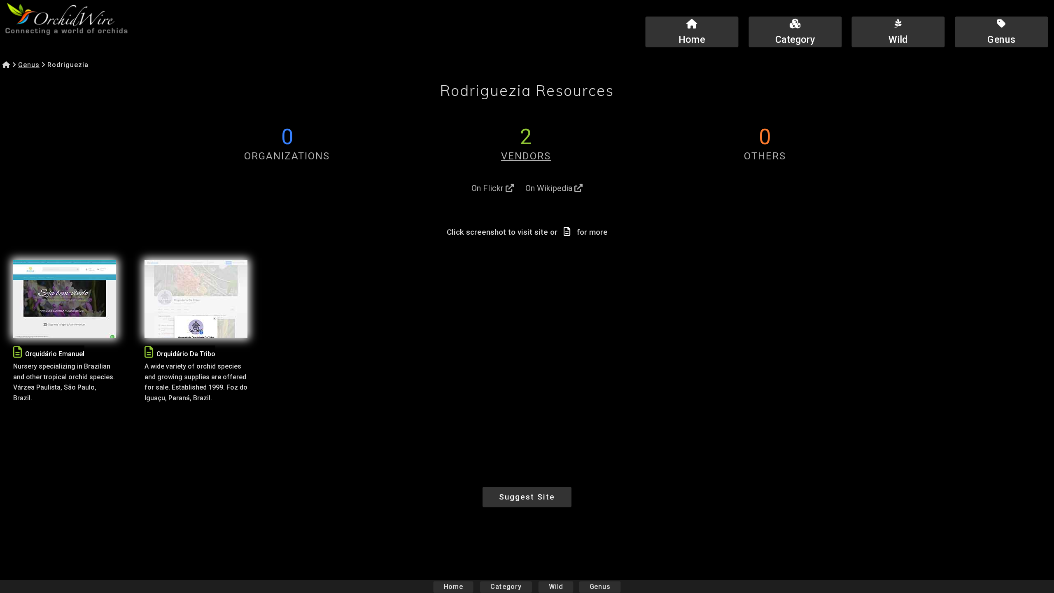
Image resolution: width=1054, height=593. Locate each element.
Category (506, 587)
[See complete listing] (17, 352)
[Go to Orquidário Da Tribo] (196, 299)
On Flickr (488, 188)
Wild (556, 587)
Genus (29, 65)
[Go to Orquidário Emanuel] (64, 299)
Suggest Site (527, 497)
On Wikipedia (549, 188)
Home (453, 587)
